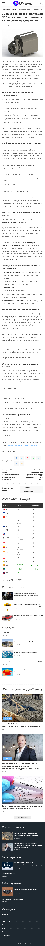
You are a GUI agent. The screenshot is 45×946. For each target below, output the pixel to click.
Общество (7, 719)
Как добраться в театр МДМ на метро (26, 642)
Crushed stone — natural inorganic (12, 899)
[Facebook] (16, 458)
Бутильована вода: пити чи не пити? (26, 652)
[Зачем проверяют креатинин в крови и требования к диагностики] (22, 790)
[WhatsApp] (33, 458)
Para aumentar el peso (9, 873)
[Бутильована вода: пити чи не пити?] (7, 654)
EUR (12, 580)
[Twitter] (22, 458)
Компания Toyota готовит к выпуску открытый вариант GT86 (22, 662)
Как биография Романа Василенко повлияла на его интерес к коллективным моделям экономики (20, 766)
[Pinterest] (27, 458)
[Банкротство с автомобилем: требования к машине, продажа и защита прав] (7, 618)
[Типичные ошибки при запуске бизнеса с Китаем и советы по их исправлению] (7, 672)
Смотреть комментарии (28, 489)
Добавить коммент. (13, 25)
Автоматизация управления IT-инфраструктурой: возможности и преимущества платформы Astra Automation (28, 864)
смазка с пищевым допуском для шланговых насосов (23, 445)
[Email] (22, 463)
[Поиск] (41, 3)
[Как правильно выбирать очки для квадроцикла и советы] (7, 891)
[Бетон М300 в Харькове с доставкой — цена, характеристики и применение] (22, 707)
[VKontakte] (38, 458)
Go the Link (5, 632)
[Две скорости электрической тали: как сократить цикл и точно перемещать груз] (7, 607)
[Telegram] (16, 463)
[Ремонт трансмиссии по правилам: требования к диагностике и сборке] (7, 596)
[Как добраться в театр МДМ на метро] (7, 643)
